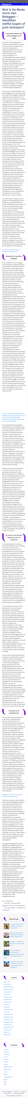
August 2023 (7, 1002)
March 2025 (7, 984)
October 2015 (8, 1024)
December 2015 (8, 1019)
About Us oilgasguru (7, 1091)
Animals (6, 1049)
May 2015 (7, 1032)
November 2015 (8, 1022)
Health (6, 1062)
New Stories (7, 1069)
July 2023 (6, 1004)
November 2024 (8, 989)
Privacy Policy (7, 1093)
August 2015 (7, 1029)
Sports (6, 1074)
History (6, 1064)
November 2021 (8, 1009)
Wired (5, 1079)
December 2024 (8, 987)
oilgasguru (6, 4)
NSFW (5, 1072)
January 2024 (8, 997)
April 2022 (7, 1007)
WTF (5, 1084)
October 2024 (8, 992)
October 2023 (8, 999)
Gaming (6, 1059)
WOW (5, 1082)
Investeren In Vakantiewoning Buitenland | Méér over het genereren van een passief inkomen (13, 419)
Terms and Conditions (18, 1093)
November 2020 (8, 1017)
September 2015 (9, 1027)
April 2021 (7, 1012)
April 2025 (7, 982)
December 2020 (8, 1014)
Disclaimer (23, 1091)
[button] (22, 4)
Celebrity (6, 1052)
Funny (5, 1057)
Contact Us (16, 1091)
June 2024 (7, 994)
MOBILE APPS (8, 1067)
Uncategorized (8, 901)
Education (7, 1054)
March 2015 (7, 1034)
